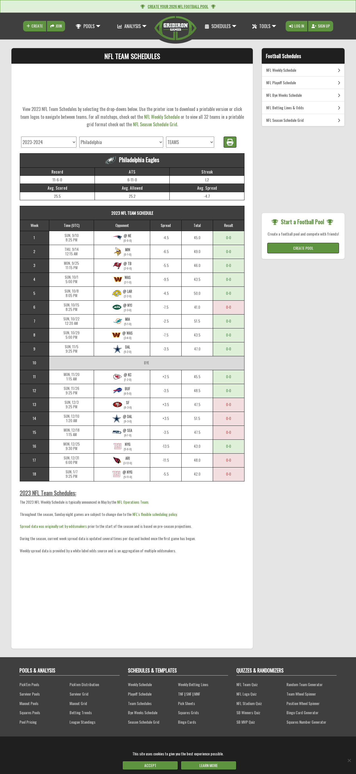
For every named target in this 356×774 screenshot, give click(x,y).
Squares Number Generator (306, 722)
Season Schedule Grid (143, 722)
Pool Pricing (28, 722)
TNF (181, 694)
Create (37, 26)
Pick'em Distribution (84, 684)
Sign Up (324, 26)
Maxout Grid (78, 703)
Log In (299, 26)
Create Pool (303, 248)
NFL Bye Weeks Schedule (284, 95)
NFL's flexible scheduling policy (154, 514)
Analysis (132, 26)
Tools (264, 26)
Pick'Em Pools (29, 684)
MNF (197, 694)
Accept (150, 765)
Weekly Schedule (140, 684)
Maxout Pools (28, 703)
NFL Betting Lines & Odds (285, 107)
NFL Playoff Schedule (281, 82)
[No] (349, 760)
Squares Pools (29, 712)
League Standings (82, 722)
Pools (88, 26)
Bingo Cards (187, 722)
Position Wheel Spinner (303, 703)
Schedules (220, 26)
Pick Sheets (186, 703)
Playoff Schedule (140, 694)
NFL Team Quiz (247, 684)
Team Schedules (140, 703)
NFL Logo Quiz (246, 694)
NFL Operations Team (132, 502)
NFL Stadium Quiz (249, 703)
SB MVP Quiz (245, 722)
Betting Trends (81, 712)
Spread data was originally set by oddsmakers (53, 526)
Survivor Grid (79, 694)
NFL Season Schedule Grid (155, 124)
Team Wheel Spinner (301, 694)
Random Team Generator (304, 684)
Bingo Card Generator (302, 712)
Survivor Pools (29, 694)
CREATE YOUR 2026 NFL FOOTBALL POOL (178, 6)
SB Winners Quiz (248, 712)
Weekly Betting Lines (193, 684)
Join (59, 26)
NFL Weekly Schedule (162, 116)
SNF (189, 694)
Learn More (208, 765)
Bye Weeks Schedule (142, 712)
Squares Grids (188, 712)
